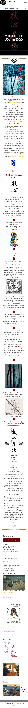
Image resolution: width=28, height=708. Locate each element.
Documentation (9, 8)
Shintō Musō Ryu (20, 6)
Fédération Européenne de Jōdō (14, 121)
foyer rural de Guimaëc (14, 102)
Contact (24, 8)
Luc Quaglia (15, 99)
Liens (17, 8)
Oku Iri (16, 106)
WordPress (16, 703)
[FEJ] (14, 163)
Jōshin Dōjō (12, 1)
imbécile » (17, 346)
